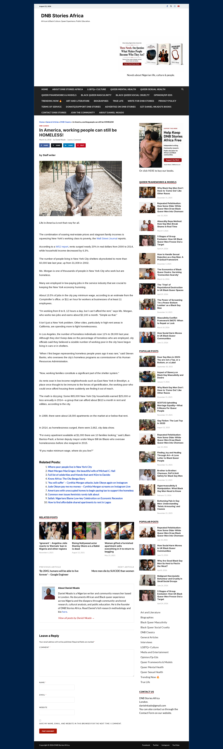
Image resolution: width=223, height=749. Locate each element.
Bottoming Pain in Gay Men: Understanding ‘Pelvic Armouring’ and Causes (168, 505)
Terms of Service (51, 106)
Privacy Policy (167, 101)
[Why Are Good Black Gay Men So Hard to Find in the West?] (147, 561)
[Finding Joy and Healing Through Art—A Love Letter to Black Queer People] (147, 453)
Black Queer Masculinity (96, 95)
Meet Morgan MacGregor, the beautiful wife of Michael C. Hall (81, 470)
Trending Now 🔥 (51, 101)
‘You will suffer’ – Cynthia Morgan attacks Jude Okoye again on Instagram (88, 482)
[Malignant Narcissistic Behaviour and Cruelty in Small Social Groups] (147, 576)
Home (44, 89)
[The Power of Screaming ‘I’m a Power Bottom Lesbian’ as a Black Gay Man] (147, 300)
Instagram (166, 745)
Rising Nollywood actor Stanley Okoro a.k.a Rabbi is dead (86, 546)
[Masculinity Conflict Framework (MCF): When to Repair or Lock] (147, 318)
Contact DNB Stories (53, 112)
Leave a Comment (74, 140)
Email (42, 695)
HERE (151, 170)
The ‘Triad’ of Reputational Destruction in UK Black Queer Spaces (170, 287)
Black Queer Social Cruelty (132, 95)
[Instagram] (174, 6)
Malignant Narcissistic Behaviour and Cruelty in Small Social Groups (169, 579)
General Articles (52, 122)
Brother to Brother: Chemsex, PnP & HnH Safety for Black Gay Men (170, 473)
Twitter (156, 745)
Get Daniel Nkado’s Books (155, 106)
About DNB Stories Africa (67, 89)
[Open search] (182, 89)
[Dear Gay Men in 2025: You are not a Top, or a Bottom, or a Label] (147, 357)
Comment (44, 647)
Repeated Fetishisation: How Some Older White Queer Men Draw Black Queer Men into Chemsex (170, 207)
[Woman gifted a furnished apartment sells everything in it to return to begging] (119, 531)
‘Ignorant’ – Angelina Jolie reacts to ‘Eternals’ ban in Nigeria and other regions (53, 546)
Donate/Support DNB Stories (83, 106)
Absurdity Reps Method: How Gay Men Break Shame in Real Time (169, 224)
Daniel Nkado (60, 140)
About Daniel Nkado (111, 112)
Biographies (101, 101)
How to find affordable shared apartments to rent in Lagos (80, 502)
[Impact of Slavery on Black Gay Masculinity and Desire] (147, 372)
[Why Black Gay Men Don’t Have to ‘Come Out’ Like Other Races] (147, 188)
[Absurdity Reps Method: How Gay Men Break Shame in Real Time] (147, 221)
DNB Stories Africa (62, 15)
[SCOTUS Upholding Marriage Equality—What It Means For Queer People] (147, 403)
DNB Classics (65, 122)
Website (43, 707)
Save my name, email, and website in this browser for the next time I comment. (80, 724)
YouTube (175, 745)
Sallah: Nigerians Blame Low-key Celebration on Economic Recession (85, 498)
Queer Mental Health (123, 89)
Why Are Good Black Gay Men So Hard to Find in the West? (169, 563)
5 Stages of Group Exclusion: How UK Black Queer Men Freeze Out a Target (169, 240)
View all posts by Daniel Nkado (76, 617)
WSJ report (62, 246)
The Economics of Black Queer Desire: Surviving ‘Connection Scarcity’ (169, 272)
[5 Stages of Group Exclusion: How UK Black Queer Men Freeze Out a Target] (147, 236)
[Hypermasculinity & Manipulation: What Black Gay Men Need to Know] (147, 486)
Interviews (146, 642)
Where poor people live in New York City (70, 466)
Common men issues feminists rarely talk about (73, 494)
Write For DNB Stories (141, 101)
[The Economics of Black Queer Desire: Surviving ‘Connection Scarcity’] (147, 269)
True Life (118, 101)
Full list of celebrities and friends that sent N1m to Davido (79, 474)
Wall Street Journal (107, 238)
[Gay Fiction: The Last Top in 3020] (147, 421)
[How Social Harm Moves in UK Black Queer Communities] (147, 333)
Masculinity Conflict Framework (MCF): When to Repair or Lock (170, 320)
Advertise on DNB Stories (120, 106)
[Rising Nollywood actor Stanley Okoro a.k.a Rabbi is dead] (86, 531)
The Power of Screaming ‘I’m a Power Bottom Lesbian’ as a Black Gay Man (169, 304)
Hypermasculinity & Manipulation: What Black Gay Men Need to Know (170, 488)
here (64, 611)
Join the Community (83, 112)
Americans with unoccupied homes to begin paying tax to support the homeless (91, 490)
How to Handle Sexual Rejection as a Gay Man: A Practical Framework (170, 257)
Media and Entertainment (155, 652)
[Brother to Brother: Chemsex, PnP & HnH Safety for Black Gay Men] (147, 470)
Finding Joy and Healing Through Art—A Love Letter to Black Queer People (169, 456)
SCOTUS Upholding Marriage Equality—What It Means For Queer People (169, 406)
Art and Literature (77, 101)
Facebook (146, 745)
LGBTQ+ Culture (96, 89)
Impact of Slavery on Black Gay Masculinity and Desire (170, 375)
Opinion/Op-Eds (163, 95)
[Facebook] (167, 6)
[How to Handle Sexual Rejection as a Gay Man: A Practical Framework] (147, 254)
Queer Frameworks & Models (59, 95)
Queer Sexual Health (152, 89)
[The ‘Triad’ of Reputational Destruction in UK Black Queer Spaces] (147, 285)
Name (42, 682)
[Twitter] (171, 6)
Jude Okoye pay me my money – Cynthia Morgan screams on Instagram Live (89, 486)
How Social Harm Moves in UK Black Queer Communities (169, 336)
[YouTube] (178, 6)
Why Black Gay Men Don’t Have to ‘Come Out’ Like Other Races (170, 191)
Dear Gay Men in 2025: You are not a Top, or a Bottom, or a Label (168, 360)
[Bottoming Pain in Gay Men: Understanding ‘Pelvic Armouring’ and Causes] (147, 501)
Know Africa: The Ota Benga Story (66, 478)
